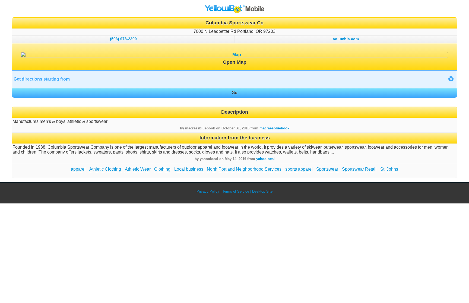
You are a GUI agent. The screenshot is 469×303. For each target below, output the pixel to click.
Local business (188, 169)
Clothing (162, 169)
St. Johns (389, 169)
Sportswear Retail (359, 169)
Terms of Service (235, 191)
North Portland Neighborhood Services (244, 169)
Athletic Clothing (105, 169)
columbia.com (346, 39)
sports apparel (299, 169)
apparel (78, 169)
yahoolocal (265, 159)
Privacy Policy (208, 191)
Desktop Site (262, 191)
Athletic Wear (138, 169)
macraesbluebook (274, 128)
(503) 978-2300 (123, 39)
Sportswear (327, 169)
